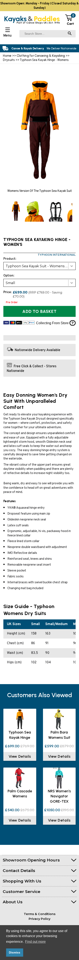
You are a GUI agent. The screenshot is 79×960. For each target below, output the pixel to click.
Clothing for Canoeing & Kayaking (41, 56)
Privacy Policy (39, 919)
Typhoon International (57, 255)
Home (7, 56)
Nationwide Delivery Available (37, 350)
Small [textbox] (10, 283)
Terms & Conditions (39, 914)
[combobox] (39, 266)
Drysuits (9, 60)
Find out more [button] (35, 941)
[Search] (70, 33)
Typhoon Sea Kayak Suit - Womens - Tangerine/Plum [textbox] (40, 266)
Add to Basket (39, 311)
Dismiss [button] (14, 952)
